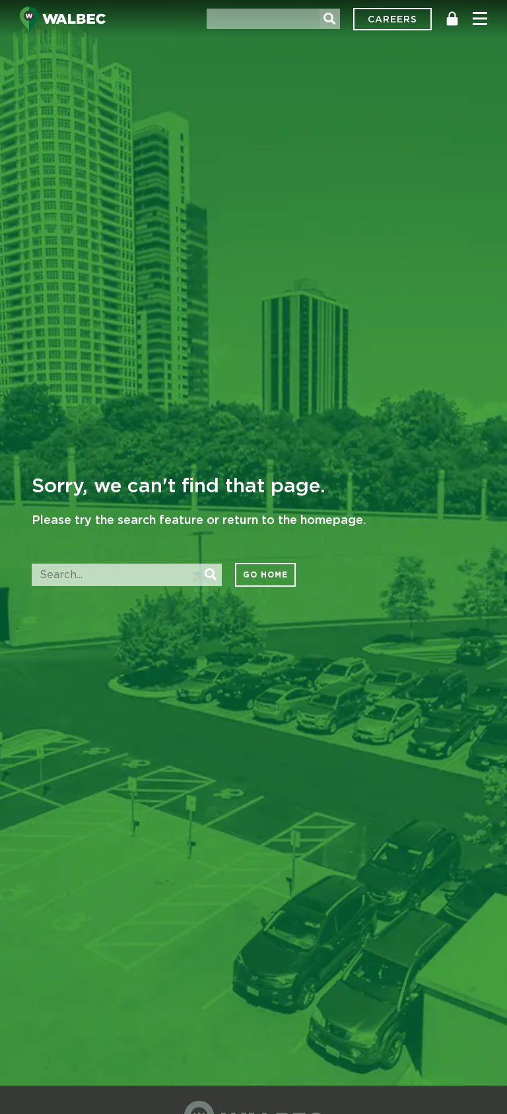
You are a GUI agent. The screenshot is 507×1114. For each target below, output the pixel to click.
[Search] (330, 19)
